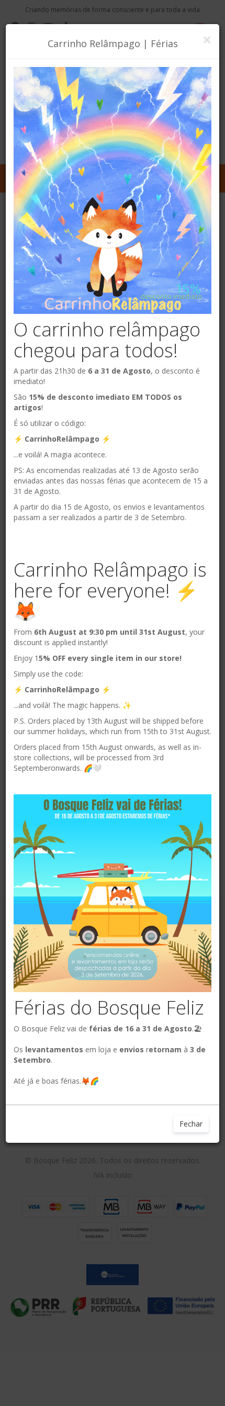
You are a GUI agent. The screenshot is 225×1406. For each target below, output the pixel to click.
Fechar (191, 1124)
